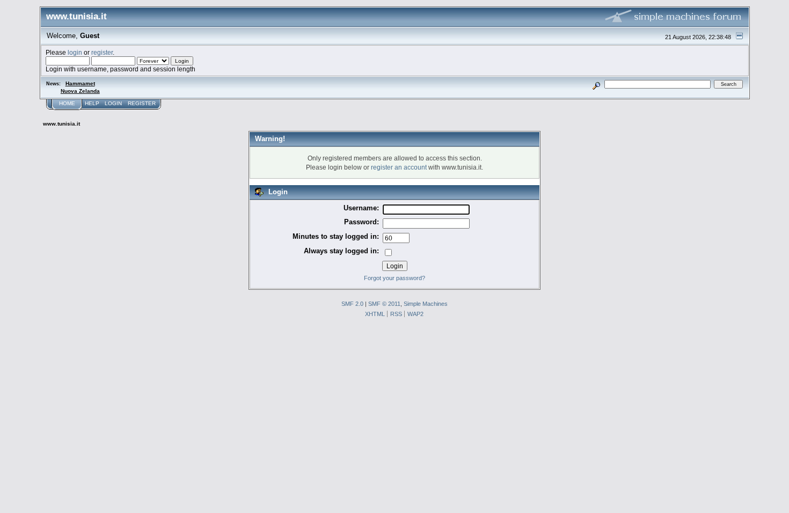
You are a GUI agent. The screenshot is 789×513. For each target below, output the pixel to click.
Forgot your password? (394, 278)
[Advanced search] (596, 84)
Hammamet (80, 83)
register (102, 52)
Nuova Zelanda (80, 91)
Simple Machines (426, 304)
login (75, 52)
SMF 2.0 (352, 304)
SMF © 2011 (384, 304)
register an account (399, 167)
